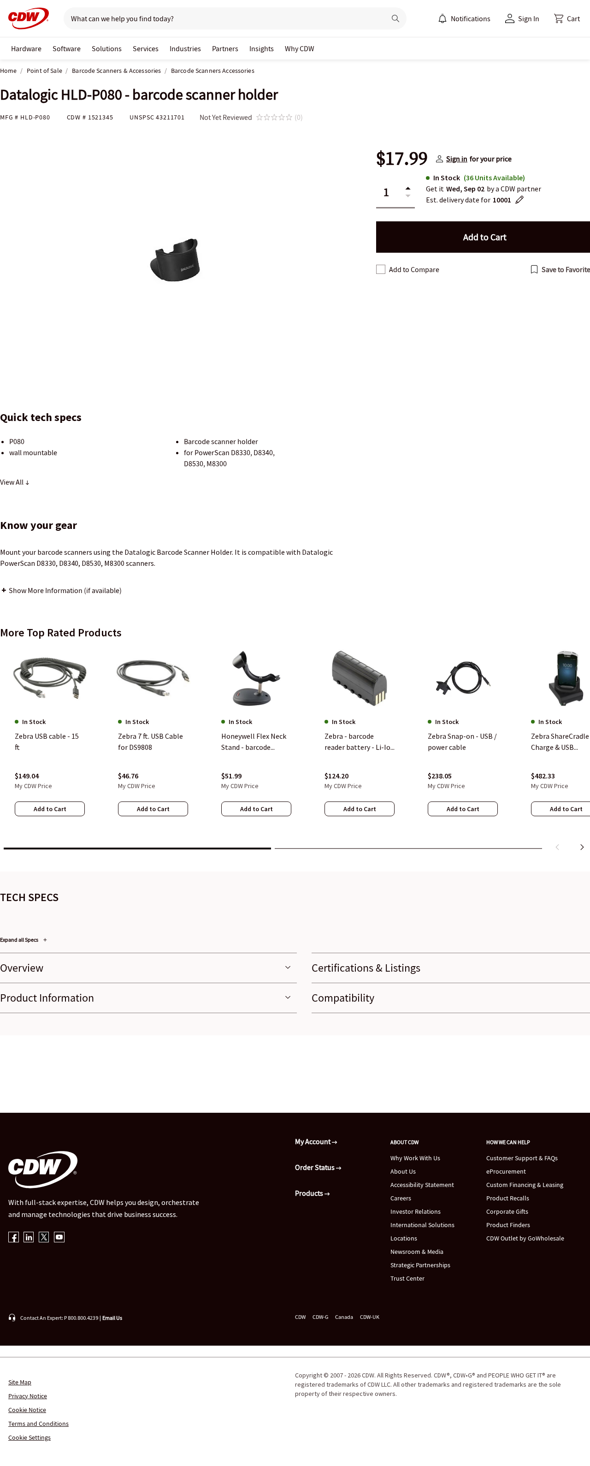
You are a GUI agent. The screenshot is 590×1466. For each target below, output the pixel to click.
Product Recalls (507, 1198)
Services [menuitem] (146, 48)
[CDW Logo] (26, 18)
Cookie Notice (27, 1410)
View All (12, 482)
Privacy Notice (27, 1396)
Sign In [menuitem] (528, 18)
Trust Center (407, 1278)
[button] (567, 18)
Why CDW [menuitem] (299, 48)
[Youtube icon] (59, 1238)
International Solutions (422, 1225)
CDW (300, 1316)
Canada (344, 1316)
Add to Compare (414, 269)
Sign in (456, 158)
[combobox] (221, 18)
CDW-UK (369, 1316)
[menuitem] (442, 18)
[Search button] (395, 18)
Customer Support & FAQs (522, 1158)
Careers (400, 1198)
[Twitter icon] (44, 1238)
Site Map (19, 1382)
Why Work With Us (415, 1158)
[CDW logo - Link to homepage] (26, 18)
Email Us (112, 1317)
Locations (403, 1238)
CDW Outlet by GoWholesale (525, 1238)
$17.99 (402, 158)
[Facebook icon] (13, 1238)
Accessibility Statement (422, 1185)
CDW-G (320, 1316)
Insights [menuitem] (261, 48)
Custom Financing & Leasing (524, 1185)
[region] (295, 751)
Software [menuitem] (67, 48)
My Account (313, 1141)
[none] (26, 48)
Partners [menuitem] (225, 48)
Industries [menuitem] (185, 48)
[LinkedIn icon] (29, 1238)
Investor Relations (415, 1211)
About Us (403, 1171)
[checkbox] (380, 269)
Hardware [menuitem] (26, 48)
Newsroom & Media (416, 1251)
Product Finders (508, 1225)
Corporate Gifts (507, 1211)
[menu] (464, 18)
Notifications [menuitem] (470, 18)
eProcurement (506, 1171)
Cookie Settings (29, 1437)
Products (309, 1193)
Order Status (315, 1167)
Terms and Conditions (38, 1423)
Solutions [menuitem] (107, 48)
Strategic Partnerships (420, 1265)
